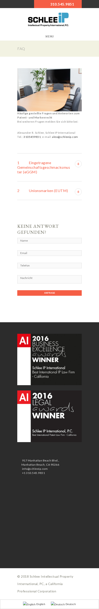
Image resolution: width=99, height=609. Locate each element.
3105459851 (32, 137)
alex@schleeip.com (65, 137)
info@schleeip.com (34, 468)
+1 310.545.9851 (33, 473)
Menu (49, 36)
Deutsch (70, 604)
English (40, 604)
